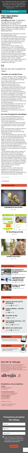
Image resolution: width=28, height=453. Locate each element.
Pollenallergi (5, 181)
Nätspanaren (8, 324)
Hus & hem (8, 305)
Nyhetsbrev (6, 337)
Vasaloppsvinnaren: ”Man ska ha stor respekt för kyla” (18, 279)
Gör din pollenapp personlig (14, 232)
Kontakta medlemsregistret (8, 394)
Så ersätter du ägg (11, 315)
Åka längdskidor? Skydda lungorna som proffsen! (19, 271)
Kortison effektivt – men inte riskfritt (15, 309)
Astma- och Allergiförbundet (16, 364)
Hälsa (3, 20)
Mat (6, 317)
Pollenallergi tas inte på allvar (13, 207)
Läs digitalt (6, 346)
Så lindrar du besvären (13, 256)
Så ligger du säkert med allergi (18, 285)
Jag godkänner (14, 11)
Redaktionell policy (6, 401)
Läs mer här (18, 7)
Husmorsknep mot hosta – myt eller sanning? (15, 321)
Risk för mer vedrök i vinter (14, 328)
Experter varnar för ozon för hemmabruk (14, 302)
